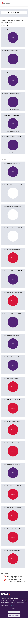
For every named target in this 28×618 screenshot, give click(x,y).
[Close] (26, 601)
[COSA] (6, 3)
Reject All (14, 611)
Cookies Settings (14, 608)
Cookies (12, 605)
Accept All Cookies (14, 615)
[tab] (14, 12)
